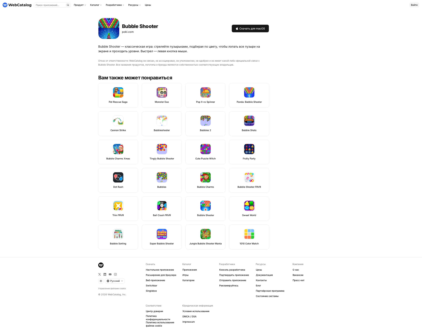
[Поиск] (68, 5)
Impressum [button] (188, 321)
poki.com (128, 31)
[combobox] (115, 281)
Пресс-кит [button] (298, 280)
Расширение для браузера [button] (161, 275)
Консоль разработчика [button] (232, 269)
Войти (414, 4)
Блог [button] (258, 285)
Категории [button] (188, 280)
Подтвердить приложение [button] (234, 275)
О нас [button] (296, 269)
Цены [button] (259, 269)
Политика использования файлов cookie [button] (160, 324)
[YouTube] (110, 274)
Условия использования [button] (195, 311)
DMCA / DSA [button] (189, 316)
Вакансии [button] (298, 275)
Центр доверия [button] (154, 311)
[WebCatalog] (101, 265)
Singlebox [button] (151, 290)
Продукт (79, 4)
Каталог (94, 4)
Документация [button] (264, 275)
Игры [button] (185, 275)
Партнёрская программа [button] (270, 290)
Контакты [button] (261, 280)
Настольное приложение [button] (160, 269)
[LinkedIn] (105, 274)
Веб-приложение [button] (155, 280)
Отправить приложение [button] (232, 280)
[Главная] (17, 5)
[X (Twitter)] (99, 274)
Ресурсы (133, 4)
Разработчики (114, 4)
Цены (148, 4)
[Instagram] (115, 274)
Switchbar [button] (151, 285)
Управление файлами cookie (112, 288)
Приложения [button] (189, 269)
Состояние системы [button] (267, 296)
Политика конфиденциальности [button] (158, 317)
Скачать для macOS (252, 28)
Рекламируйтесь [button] (228, 285)
